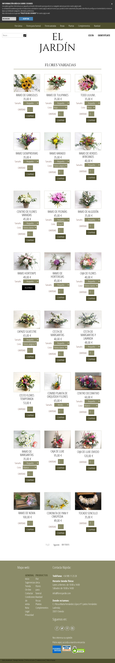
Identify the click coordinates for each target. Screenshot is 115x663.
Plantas (71, 25)
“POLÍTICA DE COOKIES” (28, 13)
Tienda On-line (28, 587)
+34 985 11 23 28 (70, 576)
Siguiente (55, 544)
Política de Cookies (30, 660)
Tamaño (18, 103)
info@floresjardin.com (62, 593)
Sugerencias (30, 582)
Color (50, 107)
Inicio (27, 578)
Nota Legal (27, 609)
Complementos (84, 25)
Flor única (18, 25)
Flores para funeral (33, 25)
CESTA (91, 35)
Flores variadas (50, 25)
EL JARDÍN (57, 42)
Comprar (30, 116)
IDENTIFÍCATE (104, 35)
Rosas (62, 25)
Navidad (97, 25)
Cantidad (22, 109)
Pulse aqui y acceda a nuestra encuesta (69, 642)
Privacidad (29, 615)
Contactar (29, 593)
